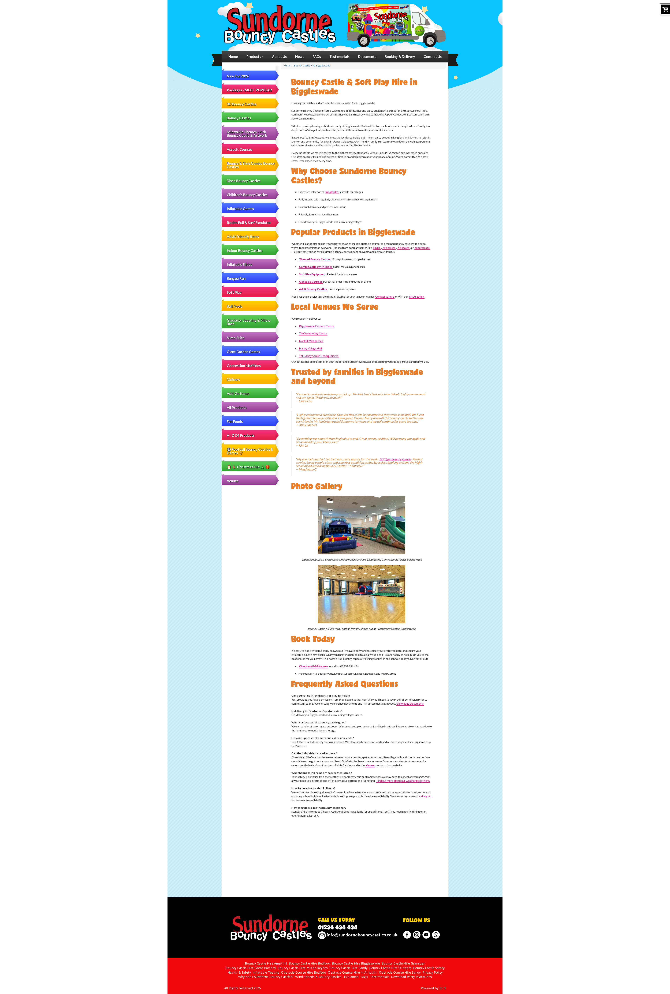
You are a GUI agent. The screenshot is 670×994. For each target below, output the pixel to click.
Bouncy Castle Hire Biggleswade (312, 65)
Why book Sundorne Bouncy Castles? (265, 977)
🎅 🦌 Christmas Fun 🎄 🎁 (248, 467)
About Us (279, 56)
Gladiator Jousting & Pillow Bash (248, 322)
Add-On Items (238, 393)
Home (233, 56)
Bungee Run (236, 278)
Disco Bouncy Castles (243, 181)
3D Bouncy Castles (241, 104)
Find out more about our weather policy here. (403, 780)
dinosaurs (403, 247)
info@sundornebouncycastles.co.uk (361, 934)
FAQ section (416, 296)
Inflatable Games (240, 209)
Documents (367, 56)
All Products (236, 407)
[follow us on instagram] (417, 935)
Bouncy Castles (239, 118)
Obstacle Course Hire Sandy (400, 972)
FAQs (316, 56)
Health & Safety (239, 972)
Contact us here (384, 296)
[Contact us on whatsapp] (436, 935)
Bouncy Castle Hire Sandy (348, 968)
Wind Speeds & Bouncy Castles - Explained (327, 977)
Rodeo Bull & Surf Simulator (249, 223)
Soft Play (234, 292)
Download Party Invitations (411, 977)
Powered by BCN (433, 988)
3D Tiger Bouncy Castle (394, 459)
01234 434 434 (338, 927)
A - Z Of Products (241, 435)
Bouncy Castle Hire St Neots (390, 968)
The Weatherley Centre (313, 333)
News (299, 56)
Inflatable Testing (266, 972)
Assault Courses (239, 149)
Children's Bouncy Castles (247, 195)
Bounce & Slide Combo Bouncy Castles (251, 165)
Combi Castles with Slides (315, 266)
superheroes (422, 247)
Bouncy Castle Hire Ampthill (266, 963)
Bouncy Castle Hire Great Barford (250, 968)
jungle (376, 247)
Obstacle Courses (310, 281)
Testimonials (339, 56)
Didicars (233, 380)
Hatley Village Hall (310, 348)
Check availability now (313, 666)
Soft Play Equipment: (312, 274)
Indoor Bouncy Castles (244, 250)
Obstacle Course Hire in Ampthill (352, 972)
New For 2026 (238, 76)
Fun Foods (235, 421)
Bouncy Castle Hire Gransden (403, 963)
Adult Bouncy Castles (313, 289)
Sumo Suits (235, 338)
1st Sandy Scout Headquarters (318, 356)
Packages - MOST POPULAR (249, 90)
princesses (389, 247)
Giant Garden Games (243, 352)
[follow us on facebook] (407, 935)
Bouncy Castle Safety (429, 968)
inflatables (332, 191)
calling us (424, 796)
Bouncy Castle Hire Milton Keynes (302, 968)
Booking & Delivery (400, 56)
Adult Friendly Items (243, 236)
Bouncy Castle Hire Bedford (309, 963)
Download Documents (410, 703)
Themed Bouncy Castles (314, 259)
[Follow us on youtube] (426, 935)
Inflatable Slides (239, 264)
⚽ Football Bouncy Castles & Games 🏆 (250, 451)
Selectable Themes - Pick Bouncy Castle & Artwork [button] (247, 133)
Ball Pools (234, 306)
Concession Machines (244, 366)
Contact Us (433, 56)
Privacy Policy (432, 972)
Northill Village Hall (311, 340)
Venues (232, 481)
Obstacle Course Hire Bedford (303, 972)
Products (254, 56)
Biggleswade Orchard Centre (316, 326)
